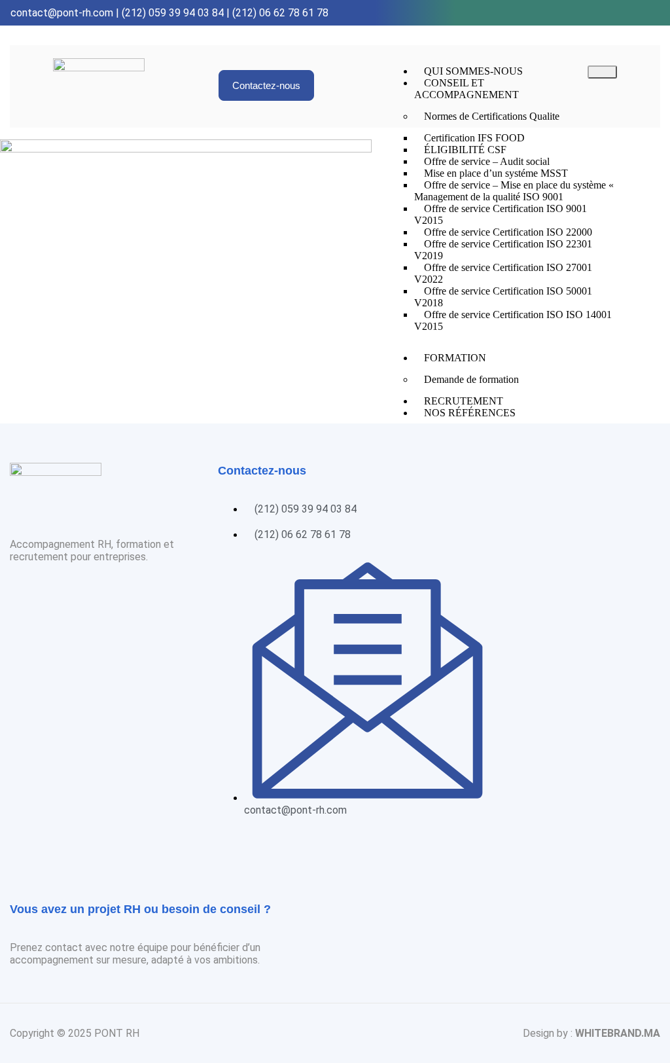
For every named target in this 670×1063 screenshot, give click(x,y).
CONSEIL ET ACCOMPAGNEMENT (466, 88)
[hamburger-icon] (602, 72)
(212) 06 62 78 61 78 (280, 13)
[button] (266, 85)
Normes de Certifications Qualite (491, 116)
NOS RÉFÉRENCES (470, 412)
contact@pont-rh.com (61, 13)
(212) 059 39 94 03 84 (173, 13)
